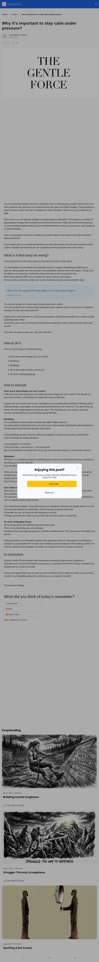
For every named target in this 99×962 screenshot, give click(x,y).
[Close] (78, 468)
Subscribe (54, 484)
